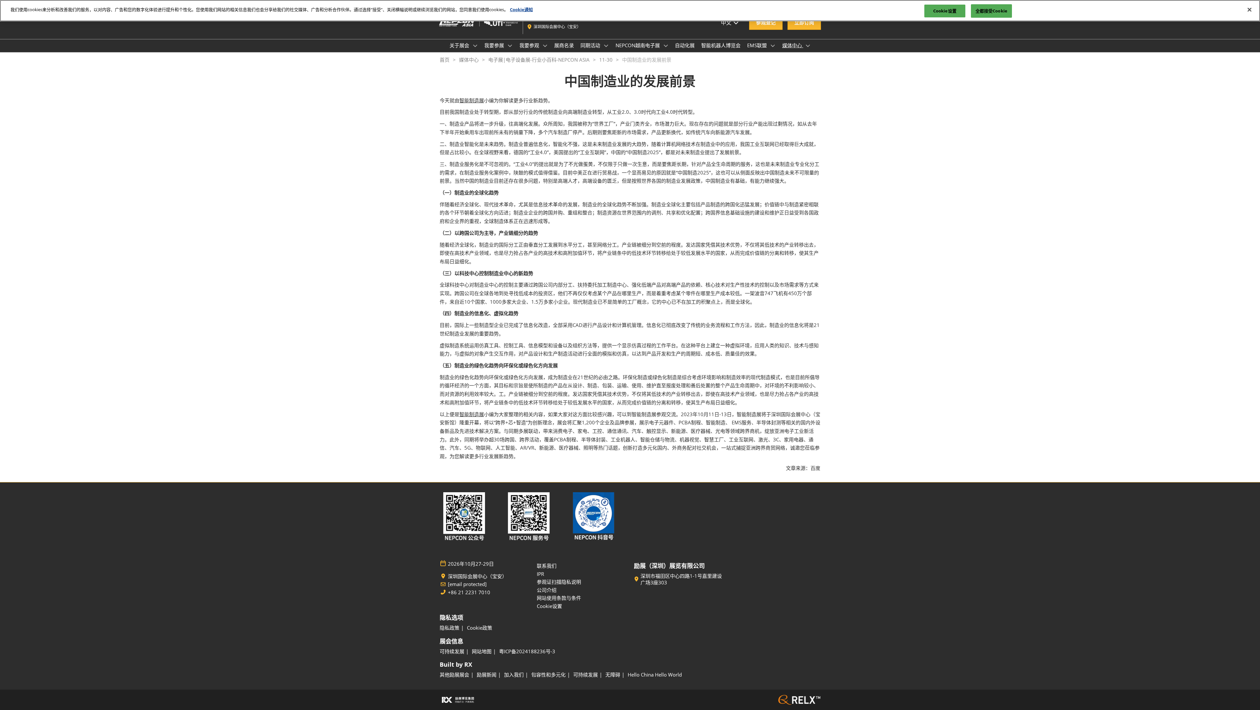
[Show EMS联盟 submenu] (773, 45)
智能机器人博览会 (721, 45)
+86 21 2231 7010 (469, 592)
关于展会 (460, 45)
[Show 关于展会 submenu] (475, 45)
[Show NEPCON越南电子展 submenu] (666, 45)
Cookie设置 (944, 11)
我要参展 (494, 45)
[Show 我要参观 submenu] (545, 45)
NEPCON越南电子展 (638, 45)
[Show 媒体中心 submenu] (808, 45)
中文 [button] (727, 22)
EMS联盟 (757, 45)
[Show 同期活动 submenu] (606, 45)
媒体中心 (792, 45)
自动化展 (685, 45)
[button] (766, 22)
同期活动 (590, 45)
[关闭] (1249, 10)
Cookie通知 (521, 9)
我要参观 (529, 45)
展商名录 (564, 45)
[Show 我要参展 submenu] (510, 45)
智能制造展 (471, 100)
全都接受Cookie (991, 11)
